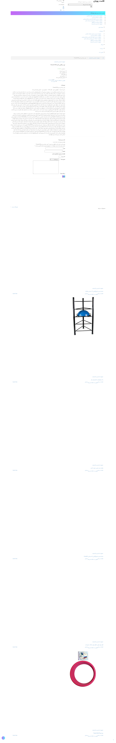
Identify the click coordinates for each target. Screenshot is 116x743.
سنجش (53, 80)
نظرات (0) (53, 81)
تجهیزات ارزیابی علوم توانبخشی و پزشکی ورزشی (92, 19)
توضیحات (50, 80)
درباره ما (101, 48)
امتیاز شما (62, 159)
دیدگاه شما (62, 173)
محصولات (101, 31)
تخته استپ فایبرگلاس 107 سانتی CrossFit (93, 556)
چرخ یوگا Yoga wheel (98, 733)
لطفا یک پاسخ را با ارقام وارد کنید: (58, 154)
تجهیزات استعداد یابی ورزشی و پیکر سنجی (93, 21)
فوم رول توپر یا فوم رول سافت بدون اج (94, 645)
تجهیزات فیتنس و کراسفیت (96, 24)
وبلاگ (102, 45)
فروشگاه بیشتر (15, 207)
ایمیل (63, 151)
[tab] (58, 81)
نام (64, 148)
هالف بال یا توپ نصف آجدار (97, 468)
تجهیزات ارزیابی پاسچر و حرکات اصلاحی (94, 16)
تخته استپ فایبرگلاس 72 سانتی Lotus (94, 291)
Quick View (15, 293)
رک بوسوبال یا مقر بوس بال (97, 380)
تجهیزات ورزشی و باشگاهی (97, 22)
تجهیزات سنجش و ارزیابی (97, 17)
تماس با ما (101, 52)
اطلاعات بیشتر (100, 293)
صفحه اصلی (101, 27)
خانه (103, 58)
